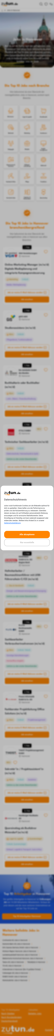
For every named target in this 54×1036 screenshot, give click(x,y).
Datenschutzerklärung (12, 523)
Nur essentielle (27, 542)
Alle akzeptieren (27, 534)
